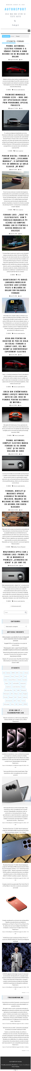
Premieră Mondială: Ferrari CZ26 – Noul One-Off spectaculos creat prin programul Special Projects (15, 99)
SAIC (15, 697)
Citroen (26, 672)
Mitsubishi (23, 690)
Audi (4, 672)
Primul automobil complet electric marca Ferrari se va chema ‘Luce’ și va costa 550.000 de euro (15, 445)
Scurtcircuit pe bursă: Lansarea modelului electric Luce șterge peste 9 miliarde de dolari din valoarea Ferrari (15, 286)
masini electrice (21, 89)
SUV (15, 700)
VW (16, 704)
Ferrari (15, 89)
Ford (25, 676)
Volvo (12, 704)
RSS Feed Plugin (27, 992)
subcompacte (9, 700)
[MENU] (29, 31)
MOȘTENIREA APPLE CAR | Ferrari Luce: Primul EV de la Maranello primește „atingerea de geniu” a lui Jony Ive (15, 557)
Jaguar (6, 683)
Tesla (18, 700)
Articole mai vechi (16, 606)
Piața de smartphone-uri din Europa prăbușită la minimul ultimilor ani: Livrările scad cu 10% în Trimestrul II (15, 719)
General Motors (12, 679)
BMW (13, 672)
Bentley (15, 547)
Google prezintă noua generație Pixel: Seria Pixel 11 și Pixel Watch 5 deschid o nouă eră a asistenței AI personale (15, 885)
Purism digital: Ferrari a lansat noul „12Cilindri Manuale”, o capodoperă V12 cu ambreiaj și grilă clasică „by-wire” (15, 161)
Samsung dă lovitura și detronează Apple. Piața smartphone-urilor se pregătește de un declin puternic (16, 773)
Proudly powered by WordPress (9, 1064)
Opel (20, 693)
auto (21, 59)
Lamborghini (21, 435)
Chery (21, 672)
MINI (18, 690)
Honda (19, 679)
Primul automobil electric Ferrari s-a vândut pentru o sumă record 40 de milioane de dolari (15, 51)
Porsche (5, 697)
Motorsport (6, 693)
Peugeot (25, 693)
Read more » (15, 763)
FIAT (21, 676)
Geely (5, 679)
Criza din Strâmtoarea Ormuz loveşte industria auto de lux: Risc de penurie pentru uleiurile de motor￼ (15, 396)
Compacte (6, 676)
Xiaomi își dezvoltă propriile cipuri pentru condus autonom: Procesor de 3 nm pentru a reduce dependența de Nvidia (15, 654)
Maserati (23, 547)
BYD (17, 672)
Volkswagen (6, 704)
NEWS (9, 89)
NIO (12, 693)
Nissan (16, 693)
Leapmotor (23, 683)
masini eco (8, 686)
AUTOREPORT (15, 9)
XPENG (25, 704)
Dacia (12, 676)
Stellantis (25, 697)
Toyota (23, 700)
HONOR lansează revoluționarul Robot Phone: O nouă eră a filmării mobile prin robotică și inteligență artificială (15, 939)
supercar (21, 151)
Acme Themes (15, 1066)
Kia (10, 683)
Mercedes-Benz (8, 690)
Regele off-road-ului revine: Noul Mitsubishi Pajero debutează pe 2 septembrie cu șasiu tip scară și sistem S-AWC (16, 660)
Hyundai (25, 679)
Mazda (23, 686)
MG (15, 690)
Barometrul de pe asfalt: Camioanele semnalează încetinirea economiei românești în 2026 (15, 1028)
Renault (11, 697)
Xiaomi (20, 704)
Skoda (19, 697)
